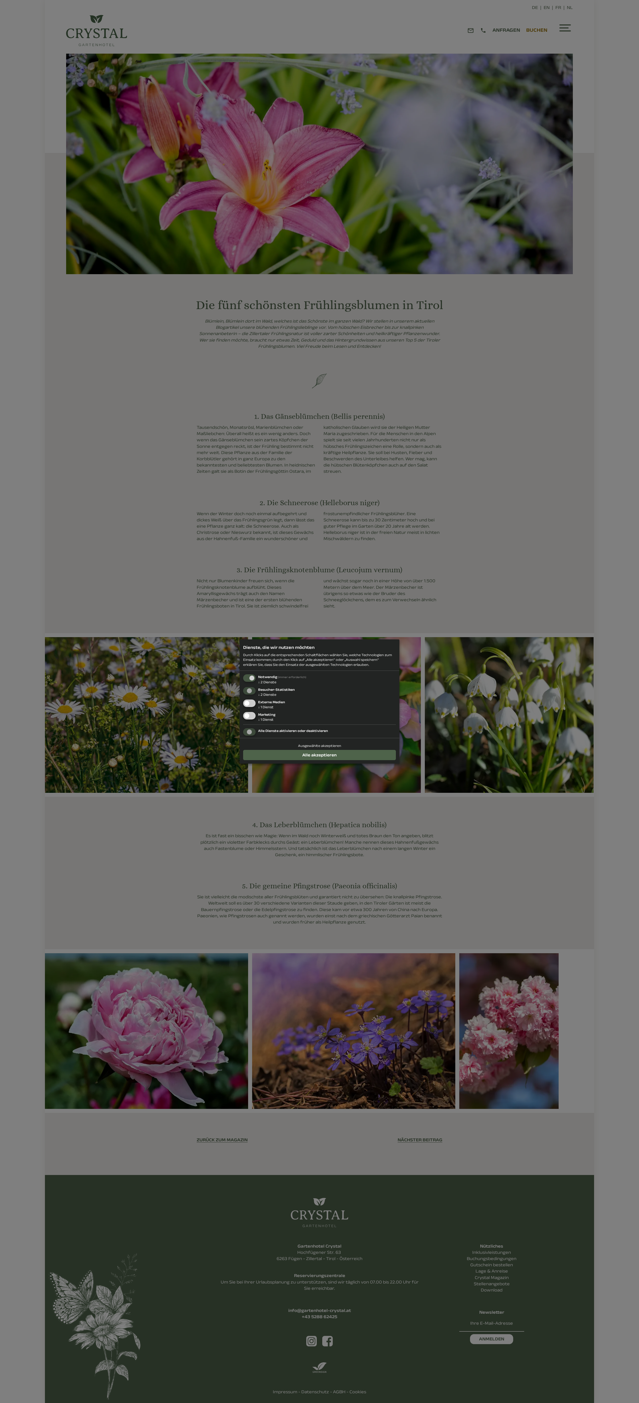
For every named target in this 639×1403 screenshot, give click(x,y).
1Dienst (266, 707)
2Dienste (267, 682)
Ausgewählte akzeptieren (319, 746)
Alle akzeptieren (319, 755)
